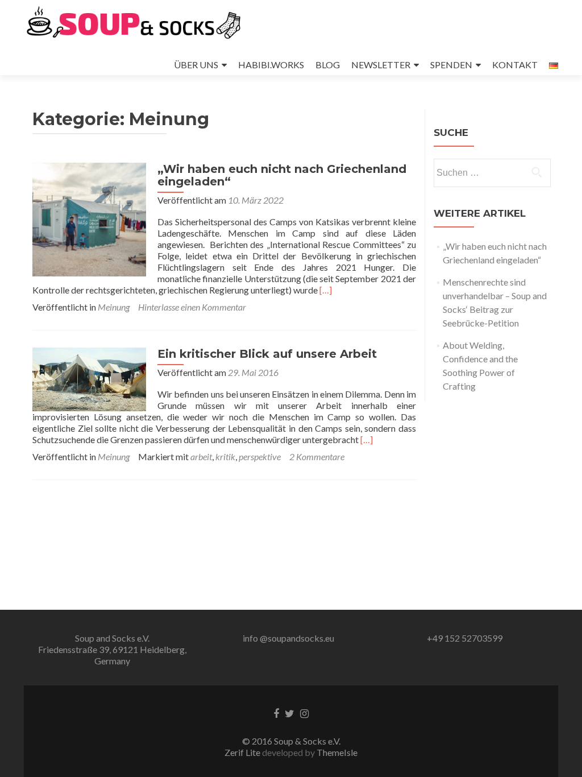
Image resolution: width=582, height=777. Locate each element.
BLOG (327, 64)
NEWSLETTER (380, 64)
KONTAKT (515, 64)
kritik (225, 456)
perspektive (260, 456)
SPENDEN (451, 64)
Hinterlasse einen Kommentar (192, 306)
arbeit (201, 456)
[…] (325, 289)
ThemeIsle (337, 752)
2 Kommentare (316, 456)
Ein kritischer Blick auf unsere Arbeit (267, 354)
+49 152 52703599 (464, 638)
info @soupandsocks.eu (288, 638)
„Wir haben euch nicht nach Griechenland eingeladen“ (281, 175)
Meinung (114, 306)
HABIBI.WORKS (271, 64)
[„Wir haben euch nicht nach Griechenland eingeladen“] (89, 218)
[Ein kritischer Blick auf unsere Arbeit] (89, 378)
